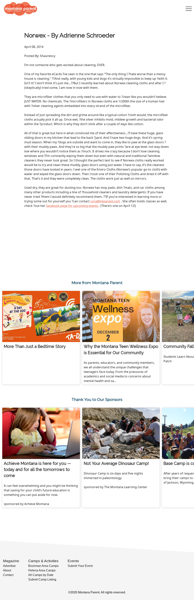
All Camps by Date (40, 575)
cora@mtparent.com (105, 201)
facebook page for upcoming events (72, 206)
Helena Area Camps (42, 570)
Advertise (9, 565)
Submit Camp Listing (42, 579)
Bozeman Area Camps (43, 565)
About (7, 570)
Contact (8, 575)
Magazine (11, 561)
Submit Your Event (80, 565)
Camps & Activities (43, 561)
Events (73, 561)
